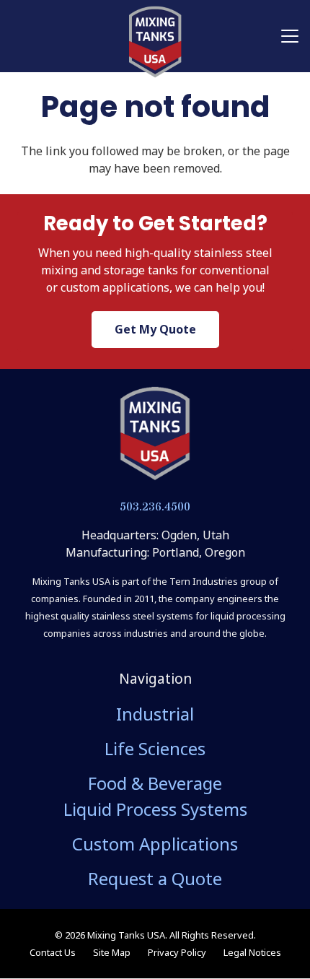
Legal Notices (252, 952)
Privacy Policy (177, 952)
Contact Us (53, 952)
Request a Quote (155, 878)
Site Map (111, 952)
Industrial (155, 714)
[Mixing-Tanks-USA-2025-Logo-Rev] (155, 42)
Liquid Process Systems (155, 809)
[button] (290, 36)
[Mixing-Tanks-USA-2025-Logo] (155, 434)
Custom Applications (155, 844)
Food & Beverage (155, 783)
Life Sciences (155, 748)
